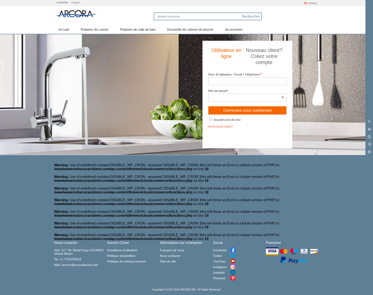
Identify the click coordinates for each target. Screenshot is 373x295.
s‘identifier (62, 2)
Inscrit (76, 2)
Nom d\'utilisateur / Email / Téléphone (234, 74)
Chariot (312, 3)
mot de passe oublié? (220, 126)
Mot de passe (218, 91)
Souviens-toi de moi (226, 119)
